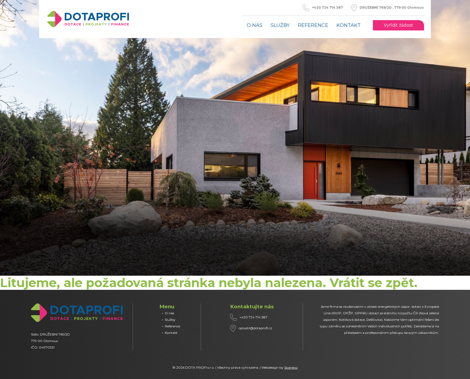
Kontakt (348, 25)
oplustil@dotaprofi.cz (255, 328)
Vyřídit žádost (398, 25)
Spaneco (291, 367)
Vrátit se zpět (372, 282)
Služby (280, 25)
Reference (313, 25)
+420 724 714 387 (327, 8)
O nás (254, 25)
